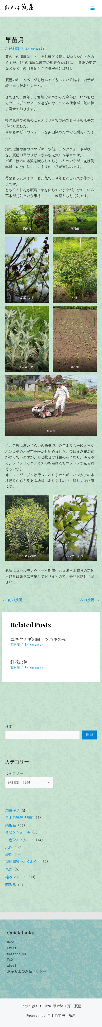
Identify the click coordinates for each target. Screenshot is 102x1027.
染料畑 (14, 48)
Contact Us (16, 954)
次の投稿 (90, 600)
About (12, 965)
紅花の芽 (19, 662)
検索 (8, 727)
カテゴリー (14, 773)
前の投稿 (12, 600)
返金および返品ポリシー (26, 971)
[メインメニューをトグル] (92, 8)
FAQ (10, 959)
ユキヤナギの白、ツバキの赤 (38, 639)
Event (12, 948)
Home (11, 942)
